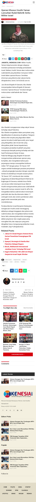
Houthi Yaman (5, 261)
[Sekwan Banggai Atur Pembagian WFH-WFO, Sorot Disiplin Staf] (5, 381)
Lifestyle (5, 493)
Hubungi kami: (4, 403)
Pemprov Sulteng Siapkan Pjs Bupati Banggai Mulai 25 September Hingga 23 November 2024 (10, 296)
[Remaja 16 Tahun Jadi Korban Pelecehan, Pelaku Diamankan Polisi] (26, 338)
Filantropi (7, 335)
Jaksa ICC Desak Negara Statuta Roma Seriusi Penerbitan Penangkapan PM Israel (19, 236)
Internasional (5, 19)
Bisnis (13, 493)
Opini (16, 490)
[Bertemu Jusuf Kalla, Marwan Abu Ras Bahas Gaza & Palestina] (5, 119)
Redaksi (29, 493)
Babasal (23, 335)
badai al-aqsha (8, 259)
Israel (11, 261)
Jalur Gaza (16, 261)
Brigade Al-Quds (17, 259)
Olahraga (25, 490)
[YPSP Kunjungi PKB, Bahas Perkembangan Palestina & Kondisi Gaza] (5, 111)
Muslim (21, 493)
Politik (12, 487)
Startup (27, 487)
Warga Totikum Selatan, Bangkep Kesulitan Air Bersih (27, 294)
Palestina (13, 19)
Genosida (25, 259)
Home (5, 487)
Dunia (20, 487)
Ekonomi (9, 490)
